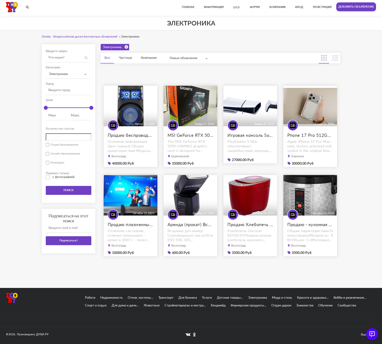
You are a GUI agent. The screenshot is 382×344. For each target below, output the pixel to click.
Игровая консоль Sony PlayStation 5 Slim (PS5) (250, 135)
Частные (125, 57)
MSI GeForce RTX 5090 (190, 135)
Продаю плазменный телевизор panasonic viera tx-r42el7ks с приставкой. (130, 225)
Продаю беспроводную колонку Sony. (130, 135)
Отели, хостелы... (140, 297)
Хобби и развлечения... (349, 297)
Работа (90, 297)
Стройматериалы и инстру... (185, 305)
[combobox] (68, 74)
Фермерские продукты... (248, 305)
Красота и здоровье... (312, 297)
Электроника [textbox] (58, 74)
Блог (236, 7)
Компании (149, 57)
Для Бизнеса (187, 297)
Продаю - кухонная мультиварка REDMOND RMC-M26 (310, 225)
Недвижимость (111, 297)
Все (107, 57)
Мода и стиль (282, 297)
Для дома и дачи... (125, 305)
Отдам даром (281, 305)
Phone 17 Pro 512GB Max (310, 135)
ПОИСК (68, 190)
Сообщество (347, 305)
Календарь (57, 162)
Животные (152, 305)
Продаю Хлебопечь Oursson (250, 225)
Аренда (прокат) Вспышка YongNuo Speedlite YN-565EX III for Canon (190, 225)
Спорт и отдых (96, 305)
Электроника (112, 47)
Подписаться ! (68, 240)
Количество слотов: (60, 128)
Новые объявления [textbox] (183, 58)
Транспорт (165, 297)
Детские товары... (230, 297)
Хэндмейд (218, 305)
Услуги (207, 297)
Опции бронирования (64, 144)
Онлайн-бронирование (65, 153)
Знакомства (304, 305)
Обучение (325, 305)
